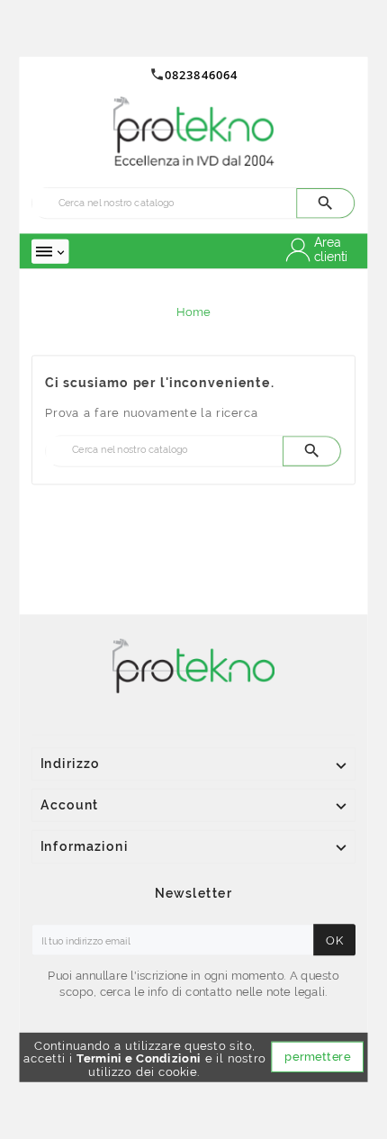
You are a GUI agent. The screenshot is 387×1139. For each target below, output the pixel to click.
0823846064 (201, 74)
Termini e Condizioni (138, 1058)
